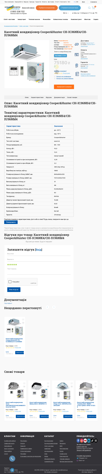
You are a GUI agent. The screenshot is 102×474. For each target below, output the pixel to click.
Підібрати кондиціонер (47, 8)
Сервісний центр (9, 443)
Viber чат (82, 460)
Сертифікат (8, 303)
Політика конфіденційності (87, 470)
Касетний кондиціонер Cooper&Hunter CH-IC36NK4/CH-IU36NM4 (14, 340)
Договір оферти (87, 472)
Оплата (44, 2)
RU (77, 2)
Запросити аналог (64, 87)
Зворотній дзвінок (28, 8)
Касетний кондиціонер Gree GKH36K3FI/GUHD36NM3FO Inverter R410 (15, 405)
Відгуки (26, 2)
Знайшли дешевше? (60, 71)
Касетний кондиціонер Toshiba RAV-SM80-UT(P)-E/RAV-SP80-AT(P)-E (86, 405)
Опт (69, 2)
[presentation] (47, 307)
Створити (93, 2)
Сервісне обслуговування (88, 75)
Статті (57, 2)
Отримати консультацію (69, 8)
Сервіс (95, 19)
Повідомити (11, 222)
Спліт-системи (9, 19)
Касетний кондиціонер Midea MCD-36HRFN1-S (38, 403)
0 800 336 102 (17, 11)
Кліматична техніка (60, 19)
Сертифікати (8, 446)
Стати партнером (25, 451)
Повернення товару (26, 448)
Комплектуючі (76, 19)
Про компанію (9, 2)
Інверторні (22, 19)
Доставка (51, 2)
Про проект (23, 441)
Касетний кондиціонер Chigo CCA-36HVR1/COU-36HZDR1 (62, 404)
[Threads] (95, 441)
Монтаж (87, 19)
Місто (65, 13)
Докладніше (84, 46)
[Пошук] (89, 8)
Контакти (63, 2)
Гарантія (38, 2)
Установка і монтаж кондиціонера (30, 456)
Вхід (83, 2)
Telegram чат (83, 458)
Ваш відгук (13, 289)
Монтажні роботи (85, 74)
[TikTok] (92, 441)
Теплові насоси (34, 19)
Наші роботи (19, 2)
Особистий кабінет (10, 441)
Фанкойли (46, 19)
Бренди (31, 2)
